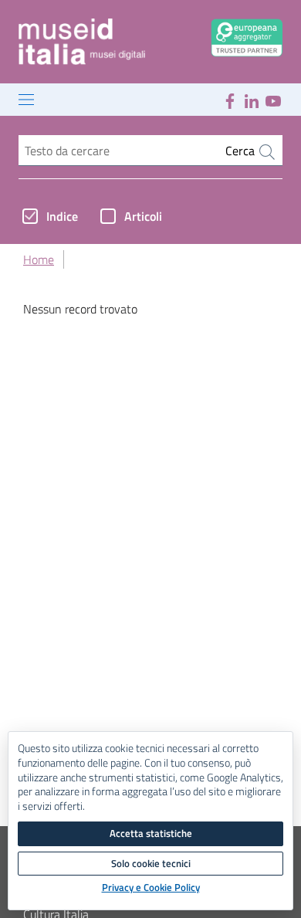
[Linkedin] (251, 99)
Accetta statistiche (151, 833)
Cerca (241, 150)
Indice (62, 216)
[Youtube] (273, 99)
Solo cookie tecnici (151, 863)
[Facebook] (230, 99)
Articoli (143, 216)
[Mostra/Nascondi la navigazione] (26, 100)
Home (38, 259)
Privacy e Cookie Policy (151, 888)
